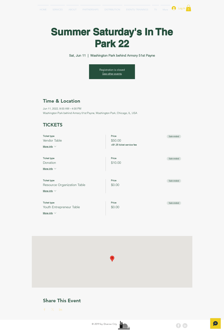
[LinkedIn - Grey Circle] (185, 325)
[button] (188, 8)
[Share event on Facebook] (44, 309)
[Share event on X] (52, 309)
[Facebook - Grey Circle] (178, 325)
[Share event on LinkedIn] (60, 309)
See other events (112, 73)
